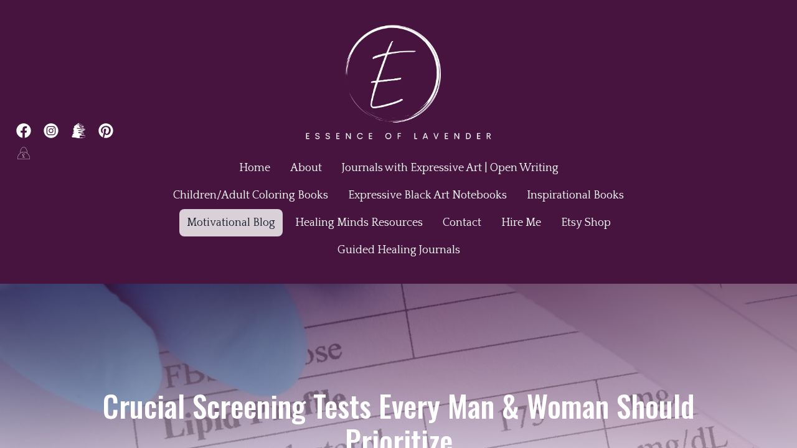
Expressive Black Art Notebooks (427, 195)
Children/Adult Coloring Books (250, 195)
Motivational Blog (231, 223)
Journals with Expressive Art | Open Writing (450, 168)
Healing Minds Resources (359, 223)
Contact (462, 223)
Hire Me (521, 223)
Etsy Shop (586, 223)
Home (254, 168)
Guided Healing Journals (398, 250)
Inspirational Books (575, 195)
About (306, 168)
